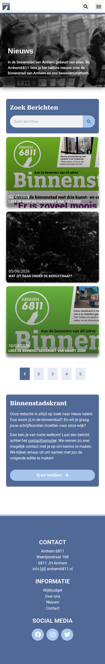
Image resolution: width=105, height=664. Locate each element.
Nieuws (52, 602)
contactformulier (42, 440)
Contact (52, 608)
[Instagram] (52, 635)
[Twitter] (67, 635)
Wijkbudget (52, 590)
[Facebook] (38, 635)
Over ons (52, 596)
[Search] (89, 121)
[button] (98, 6)
